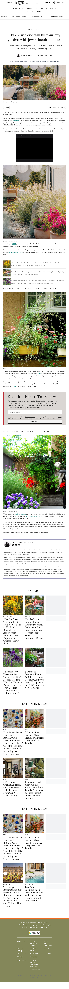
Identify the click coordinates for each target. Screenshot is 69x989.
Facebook (47, 953)
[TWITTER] (13, 545)
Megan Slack (27, 55)
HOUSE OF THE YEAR (37, 17)
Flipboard (21, 960)
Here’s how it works (54, 61)
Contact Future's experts (33, 943)
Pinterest (34, 953)
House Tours (32, 8)
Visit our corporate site (38, 927)
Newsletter (62, 107)
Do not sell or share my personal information (35, 964)
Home (30, 29)
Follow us (53, 107)
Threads (33, 957)
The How (43, 8)
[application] (34, 148)
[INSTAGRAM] (16, 545)
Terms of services (30, 417)
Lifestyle (30, 11)
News (38, 29)
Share (7, 107)
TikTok (20, 957)
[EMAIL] (19, 545)
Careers (46, 948)
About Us (21, 941)
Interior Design (18, 8)
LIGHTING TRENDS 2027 (56, 17)
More (39, 11)
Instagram (21, 953)
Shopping (53, 8)
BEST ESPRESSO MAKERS (19, 17)
